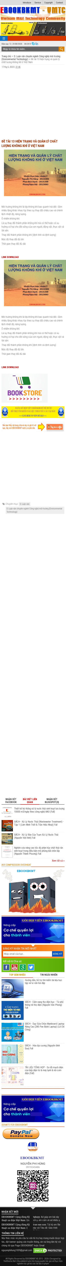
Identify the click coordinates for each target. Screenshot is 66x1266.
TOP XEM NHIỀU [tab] (17, 974)
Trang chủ (7, 56)
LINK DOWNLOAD (10, 257)
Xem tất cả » (58, 860)
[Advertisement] (33, 102)
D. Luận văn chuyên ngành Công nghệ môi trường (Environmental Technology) (34, 510)
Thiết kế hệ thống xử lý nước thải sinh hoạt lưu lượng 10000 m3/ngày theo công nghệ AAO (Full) (39, 810)
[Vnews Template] (33, 13)
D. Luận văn (24, 504)
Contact (59, 2)
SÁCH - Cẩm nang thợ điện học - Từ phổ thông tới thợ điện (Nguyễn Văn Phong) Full (44, 1004)
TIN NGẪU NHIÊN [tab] (48, 974)
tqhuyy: (36, 1216)
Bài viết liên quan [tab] (30, 801)
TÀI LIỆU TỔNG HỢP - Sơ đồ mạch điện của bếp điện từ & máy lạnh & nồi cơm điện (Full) (44, 1070)
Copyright (48, 2)
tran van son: (40, 1224)
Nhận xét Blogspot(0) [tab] (52, 801)
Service (38, 2)
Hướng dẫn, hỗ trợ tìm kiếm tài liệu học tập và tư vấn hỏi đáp (43, 982)
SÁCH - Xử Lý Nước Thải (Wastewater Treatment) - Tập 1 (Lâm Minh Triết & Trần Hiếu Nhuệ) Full (39, 823)
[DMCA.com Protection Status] (48, 1250)
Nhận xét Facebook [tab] (11, 801)
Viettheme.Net (10, 1261)
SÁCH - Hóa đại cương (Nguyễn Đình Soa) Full (42, 1047)
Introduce (27, 2)
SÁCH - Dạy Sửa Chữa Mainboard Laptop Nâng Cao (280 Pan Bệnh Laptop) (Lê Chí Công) (44, 1026)
